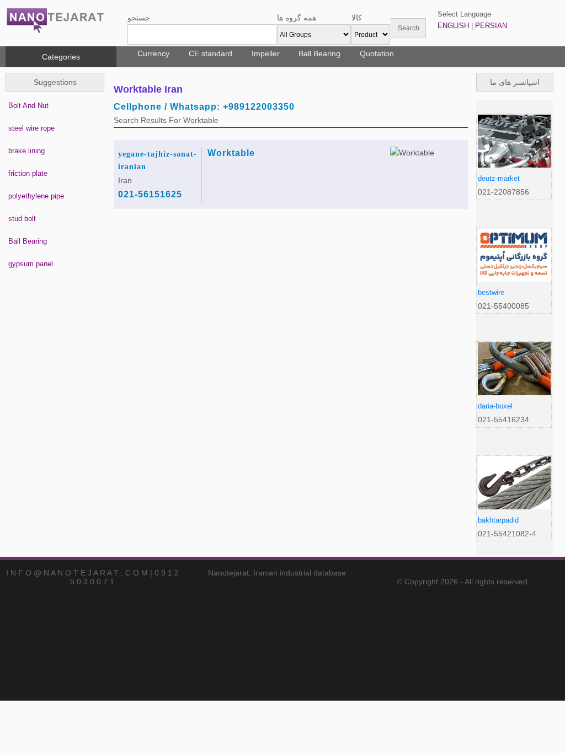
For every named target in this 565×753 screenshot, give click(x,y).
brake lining (26, 151)
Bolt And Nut (28, 105)
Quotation (377, 53)
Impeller (266, 53)
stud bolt (22, 218)
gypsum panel (30, 264)
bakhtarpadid (498, 520)
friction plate (27, 173)
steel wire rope (31, 128)
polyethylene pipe (36, 196)
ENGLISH (453, 25)
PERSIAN (491, 25)
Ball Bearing (319, 53)
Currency (153, 53)
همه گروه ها (296, 17)
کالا (356, 17)
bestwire (491, 292)
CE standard (210, 53)
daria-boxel (495, 406)
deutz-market (499, 178)
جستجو (138, 17)
